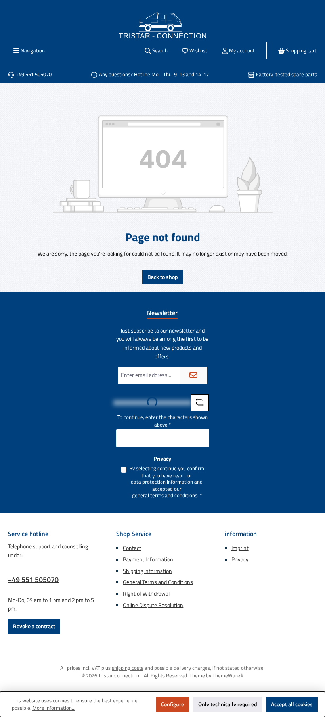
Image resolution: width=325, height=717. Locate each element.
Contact (132, 548)
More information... (53, 708)
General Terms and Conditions (158, 582)
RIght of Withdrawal (146, 593)
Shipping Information (147, 571)
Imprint (240, 548)
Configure (172, 704)
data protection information (162, 482)
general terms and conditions (164, 495)
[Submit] (193, 375)
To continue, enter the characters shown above (162, 421)
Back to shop (162, 277)
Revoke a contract (34, 626)
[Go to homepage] (162, 25)
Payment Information (148, 559)
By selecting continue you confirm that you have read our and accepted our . (166, 482)
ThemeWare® (227, 675)
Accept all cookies (292, 704)
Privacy (240, 559)
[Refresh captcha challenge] (200, 402)
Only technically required (227, 704)
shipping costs (127, 668)
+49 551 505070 (33, 579)
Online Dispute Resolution (153, 605)
